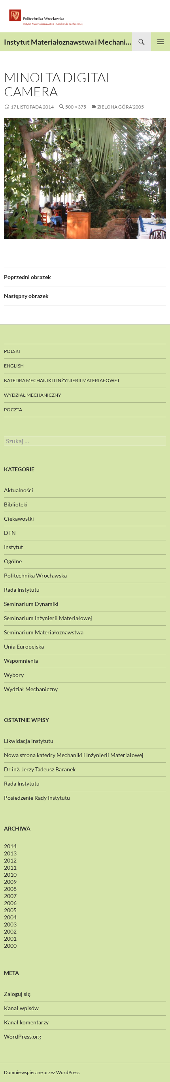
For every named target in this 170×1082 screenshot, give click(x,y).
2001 (10, 938)
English (14, 366)
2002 (10, 931)
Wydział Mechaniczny (32, 395)
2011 (10, 867)
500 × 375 (75, 107)
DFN (10, 532)
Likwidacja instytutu (28, 740)
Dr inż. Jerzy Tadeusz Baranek (40, 769)
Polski (12, 351)
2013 (10, 853)
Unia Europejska (24, 646)
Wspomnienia (21, 660)
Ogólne (13, 561)
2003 (10, 924)
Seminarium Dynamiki (31, 603)
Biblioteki (16, 504)
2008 (10, 888)
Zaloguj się (17, 993)
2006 (10, 903)
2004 (10, 917)
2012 (10, 860)
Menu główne (160, 41)
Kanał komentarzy (26, 1022)
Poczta (13, 410)
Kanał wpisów (21, 1008)
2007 (10, 896)
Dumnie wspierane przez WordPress (41, 1072)
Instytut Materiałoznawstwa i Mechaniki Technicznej (68, 42)
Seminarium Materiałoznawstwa (43, 632)
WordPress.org (22, 1036)
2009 (10, 881)
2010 (10, 874)
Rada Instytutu (22, 589)
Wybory (14, 674)
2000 (10, 945)
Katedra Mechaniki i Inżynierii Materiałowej (61, 380)
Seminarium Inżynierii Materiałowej (48, 618)
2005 (10, 910)
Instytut (13, 547)
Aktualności (18, 490)
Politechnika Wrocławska (35, 575)
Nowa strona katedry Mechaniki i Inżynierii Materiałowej (74, 755)
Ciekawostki (19, 518)
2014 (10, 846)
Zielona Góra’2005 (120, 107)
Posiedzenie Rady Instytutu (37, 797)
